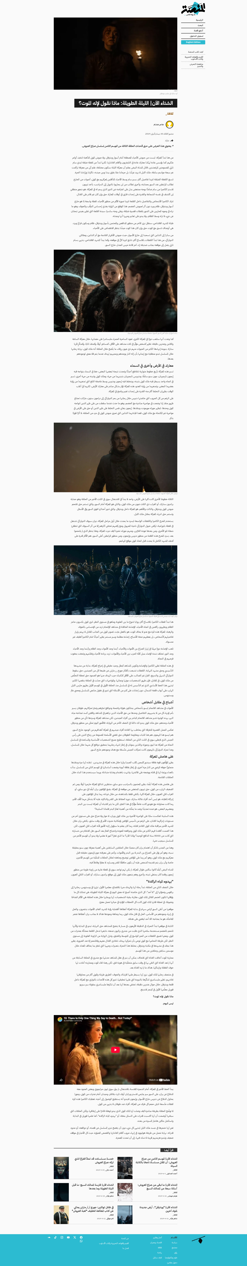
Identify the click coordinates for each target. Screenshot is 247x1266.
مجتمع (174, 1247)
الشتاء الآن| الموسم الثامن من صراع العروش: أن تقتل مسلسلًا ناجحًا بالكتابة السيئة (148, 1160)
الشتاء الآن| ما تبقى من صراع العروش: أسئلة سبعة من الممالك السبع (151, 1184)
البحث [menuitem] (200, 25)
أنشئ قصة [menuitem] (198, 30)
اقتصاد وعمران (156, 1242)
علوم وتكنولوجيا (171, 1257)
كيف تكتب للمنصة (195, 51)
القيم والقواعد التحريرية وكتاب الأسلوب (194, 58)
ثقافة (170, 113)
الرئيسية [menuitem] (199, 20)
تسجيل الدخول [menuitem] (196, 36)
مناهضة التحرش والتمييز (196, 65)
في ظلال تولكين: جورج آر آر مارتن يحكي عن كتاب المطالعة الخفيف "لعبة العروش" (87, 1208)
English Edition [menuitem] (193, 42)
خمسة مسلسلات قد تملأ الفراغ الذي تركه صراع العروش (92, 1158)
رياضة (159, 1252)
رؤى (175, 1252)
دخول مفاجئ (172, 1262)
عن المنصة (125, 1238)
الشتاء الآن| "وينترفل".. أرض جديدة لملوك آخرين (159, 1207)
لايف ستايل (157, 1257)
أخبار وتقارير (157, 1237)
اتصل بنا (126, 1248)
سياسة (174, 1242)
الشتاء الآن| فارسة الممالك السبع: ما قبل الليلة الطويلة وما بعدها (89, 1184)
